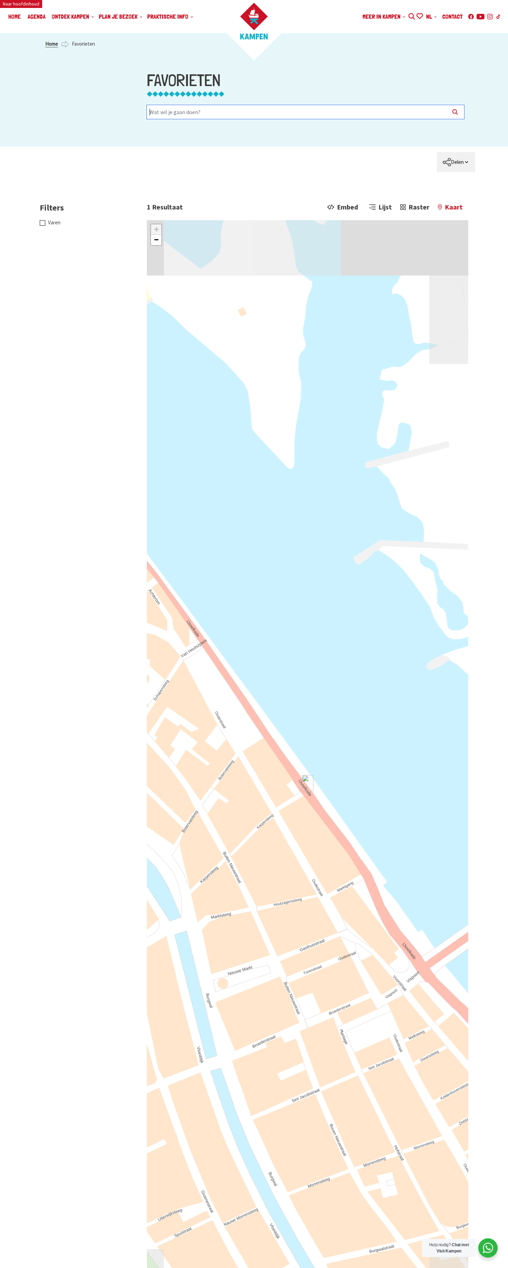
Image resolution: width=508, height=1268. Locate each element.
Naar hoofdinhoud (21, 4)
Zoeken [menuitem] (411, 15)
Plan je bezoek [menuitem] (119, 16)
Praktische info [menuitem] (168, 16)
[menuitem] (456, 162)
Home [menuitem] (14, 16)
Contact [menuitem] (452, 16)
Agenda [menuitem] (37, 16)
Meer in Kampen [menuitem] (382, 16)
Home (51, 43)
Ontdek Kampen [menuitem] (71, 16)
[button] (156, 229)
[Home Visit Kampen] (254, 21)
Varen (54, 222)
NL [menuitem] (429, 16)
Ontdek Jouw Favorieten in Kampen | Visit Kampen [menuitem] (419, 15)
